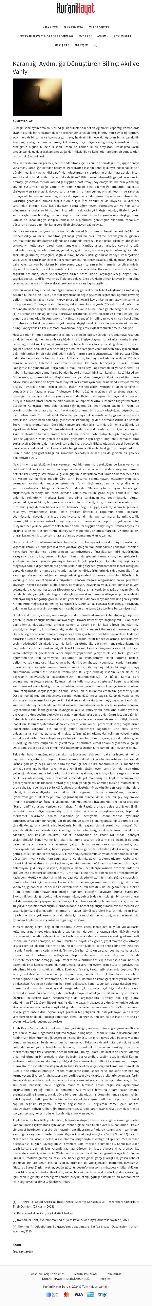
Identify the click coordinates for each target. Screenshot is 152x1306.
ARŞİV (101, 36)
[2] (115, 363)
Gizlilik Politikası (85, 1274)
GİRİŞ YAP (62, 45)
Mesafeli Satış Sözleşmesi (47, 1274)
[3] (100, 677)
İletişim (82, 45)
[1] (14, 314)
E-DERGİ (85, 36)
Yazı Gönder (99, 27)
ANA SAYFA (51, 27)
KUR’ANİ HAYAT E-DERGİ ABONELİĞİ (47, 36)
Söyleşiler (123, 36)
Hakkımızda (74, 27)
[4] (52, 960)
